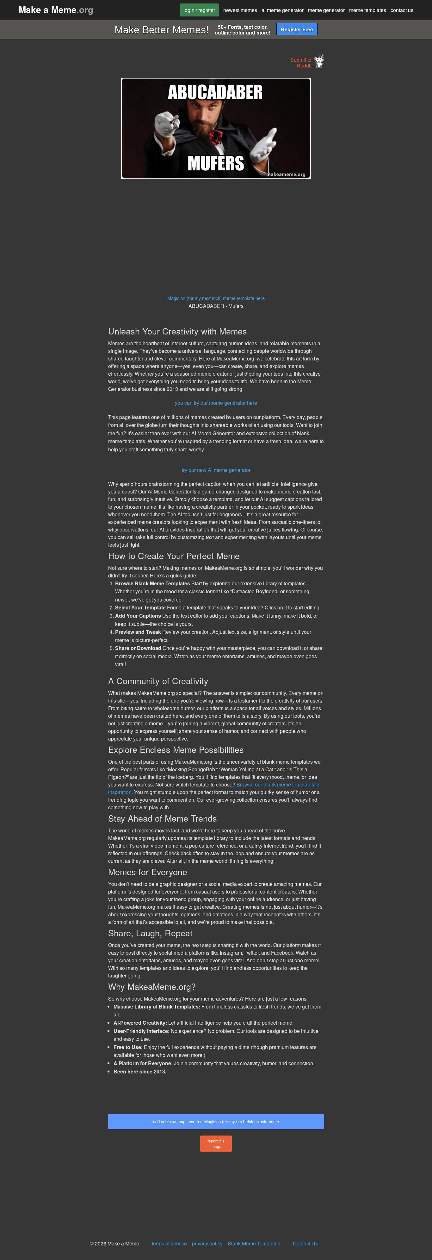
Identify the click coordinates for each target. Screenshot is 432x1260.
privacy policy (207, 1243)
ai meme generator (283, 10)
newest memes (240, 10)
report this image (216, 1143)
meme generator (326, 10)
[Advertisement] (52, 173)
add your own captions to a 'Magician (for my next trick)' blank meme (216, 1121)
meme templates (367, 10)
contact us (402, 10)
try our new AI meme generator (216, 470)
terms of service (169, 1243)
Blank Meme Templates (254, 1243)
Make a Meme (56, 9)
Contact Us (305, 1243)
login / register (199, 10)
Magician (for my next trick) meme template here (216, 298)
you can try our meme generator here (216, 402)
